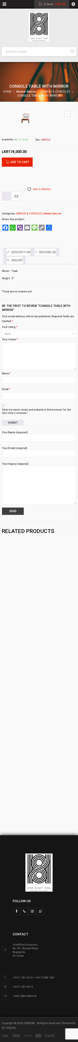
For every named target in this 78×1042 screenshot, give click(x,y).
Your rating (9, 326)
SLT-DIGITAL (9, 1027)
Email (6, 389)
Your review (10, 339)
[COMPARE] (6, 196)
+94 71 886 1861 (45, 977)
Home (7, 91)
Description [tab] (20, 252)
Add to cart (20, 162)
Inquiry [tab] (16, 260)
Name (6, 373)
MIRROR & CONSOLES (55, 91)
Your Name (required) (15, 432)
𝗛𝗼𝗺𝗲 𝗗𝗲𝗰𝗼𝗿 (26, 91)
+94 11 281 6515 (23, 977)
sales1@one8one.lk (25, 995)
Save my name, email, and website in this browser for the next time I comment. (36, 411)
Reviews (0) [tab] (47, 252)
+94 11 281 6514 (23, 986)
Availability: (8, 139)
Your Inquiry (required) (15, 463)
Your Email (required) (14, 448)
